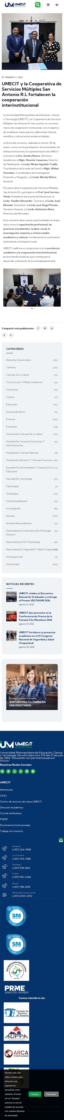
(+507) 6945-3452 (22, 895)
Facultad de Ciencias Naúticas (22, 452)
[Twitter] (8, 771)
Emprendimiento (15, 411)
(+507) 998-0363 (21, 867)
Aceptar (35, 1094)
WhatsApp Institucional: (23, 892)
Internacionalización (17, 501)
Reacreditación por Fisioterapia (23, 541)
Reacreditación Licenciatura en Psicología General (28, 532)
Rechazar (51, 1094)
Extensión (11, 426)
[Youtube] (33, 771)
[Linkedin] (27, 771)
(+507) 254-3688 (21, 858)
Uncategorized (14, 556)
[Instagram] (20, 771)
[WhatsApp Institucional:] (4, 894)
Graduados (12, 493)
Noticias (10, 515)
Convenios (12, 389)
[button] (48, 4)
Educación (11, 404)
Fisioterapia (12, 486)
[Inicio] (16, 744)
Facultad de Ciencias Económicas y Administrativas (25, 443)
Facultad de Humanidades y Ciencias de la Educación (29, 469)
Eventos (10, 419)
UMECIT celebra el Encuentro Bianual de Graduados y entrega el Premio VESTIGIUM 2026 (38, 597)
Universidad (12, 564)
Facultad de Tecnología (19, 478)
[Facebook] (2, 771)
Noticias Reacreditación (19, 523)
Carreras (11, 367)
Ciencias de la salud (17, 374)
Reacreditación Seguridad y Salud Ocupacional (31, 549)
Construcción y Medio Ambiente (24, 382)
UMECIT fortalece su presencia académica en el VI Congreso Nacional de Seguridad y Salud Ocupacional (37, 637)
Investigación (13, 508)
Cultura (10, 397)
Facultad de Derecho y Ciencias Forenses (29, 460)
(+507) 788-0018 (21, 886)
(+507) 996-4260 (21, 876)
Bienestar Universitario (18, 359)
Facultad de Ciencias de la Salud (24, 434)
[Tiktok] (14, 771)
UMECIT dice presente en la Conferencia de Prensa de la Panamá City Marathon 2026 (35, 616)
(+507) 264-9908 (21, 849)
